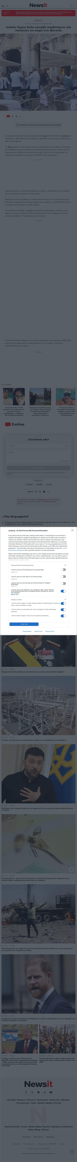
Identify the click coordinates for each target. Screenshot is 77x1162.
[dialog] (38, 581)
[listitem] (38, 565)
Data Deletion (27, 631)
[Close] (73, 531)
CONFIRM (24, 624)
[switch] (63, 569)
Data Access (38, 631)
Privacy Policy (50, 631)
